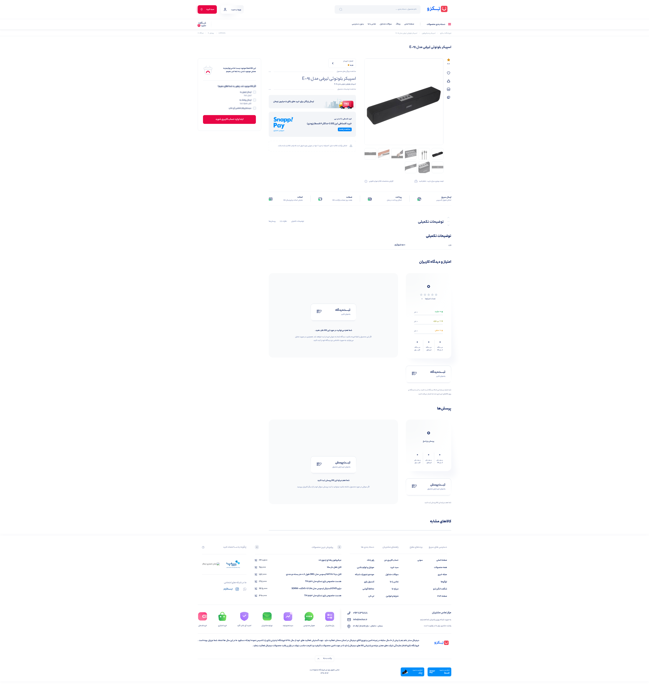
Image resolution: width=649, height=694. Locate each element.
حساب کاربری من (391, 560)
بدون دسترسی (358, 24)
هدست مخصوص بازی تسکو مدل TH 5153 (322, 596)
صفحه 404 (442, 596)
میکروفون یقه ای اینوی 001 (330, 560)
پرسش (211, 33)
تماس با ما (372, 24)
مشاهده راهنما (344, 129)
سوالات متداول (386, 24)
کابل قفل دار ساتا (334, 567)
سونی (420, 560)
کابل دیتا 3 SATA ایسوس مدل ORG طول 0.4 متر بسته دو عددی (313, 574)
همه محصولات (440, 567)
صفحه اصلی (409, 24)
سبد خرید (394, 567)
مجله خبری (442, 574)
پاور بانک (370, 560)
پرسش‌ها (272, 221)
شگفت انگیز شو (440, 589)
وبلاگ (398, 24)
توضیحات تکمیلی (297, 221)
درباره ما (395, 589)
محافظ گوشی (368, 589)
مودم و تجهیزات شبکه (364, 574)
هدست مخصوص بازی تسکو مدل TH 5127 (323, 581)
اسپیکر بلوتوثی (350, 84)
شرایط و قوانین (392, 596)
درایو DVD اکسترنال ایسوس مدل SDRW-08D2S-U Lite (316, 588)
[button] (339, 547)
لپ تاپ (371, 596)
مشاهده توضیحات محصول (346, 89)
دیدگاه (201, 33)
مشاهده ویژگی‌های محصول (346, 71)
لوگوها (444, 582)
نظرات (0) (283, 221)
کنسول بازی (369, 582)
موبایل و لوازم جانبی (365, 567)
